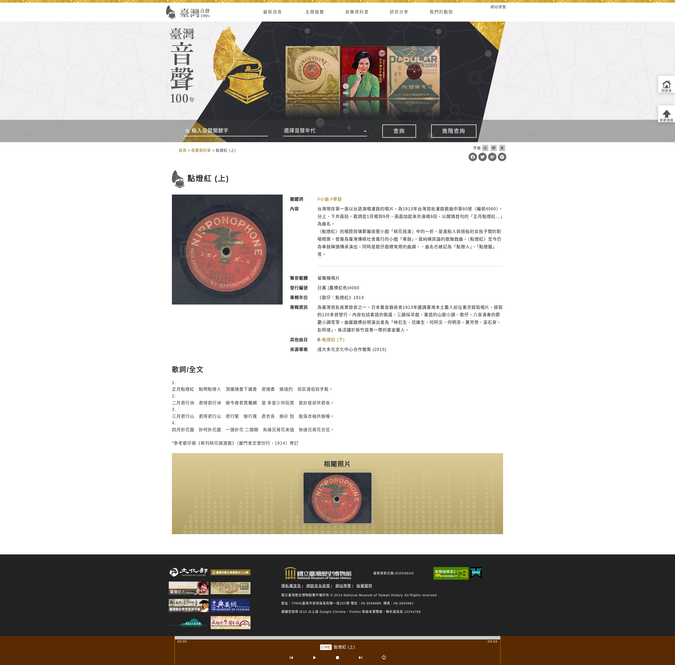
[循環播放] (384, 657)
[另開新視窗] (337, 498)
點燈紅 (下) (333, 340)
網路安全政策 (318, 586)
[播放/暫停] (314, 657)
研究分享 (399, 12)
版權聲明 (364, 586)
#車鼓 (336, 199)
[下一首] (360, 657)
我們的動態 (441, 12)
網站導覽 (498, 7)
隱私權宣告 (291, 586)
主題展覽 (314, 12)
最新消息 (272, 12)
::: (159, 7)
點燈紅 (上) (344, 647)
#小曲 (323, 199)
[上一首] (291, 657)
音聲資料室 (357, 12)
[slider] (337, 637)
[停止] (337, 657)
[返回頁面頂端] (666, 113)
